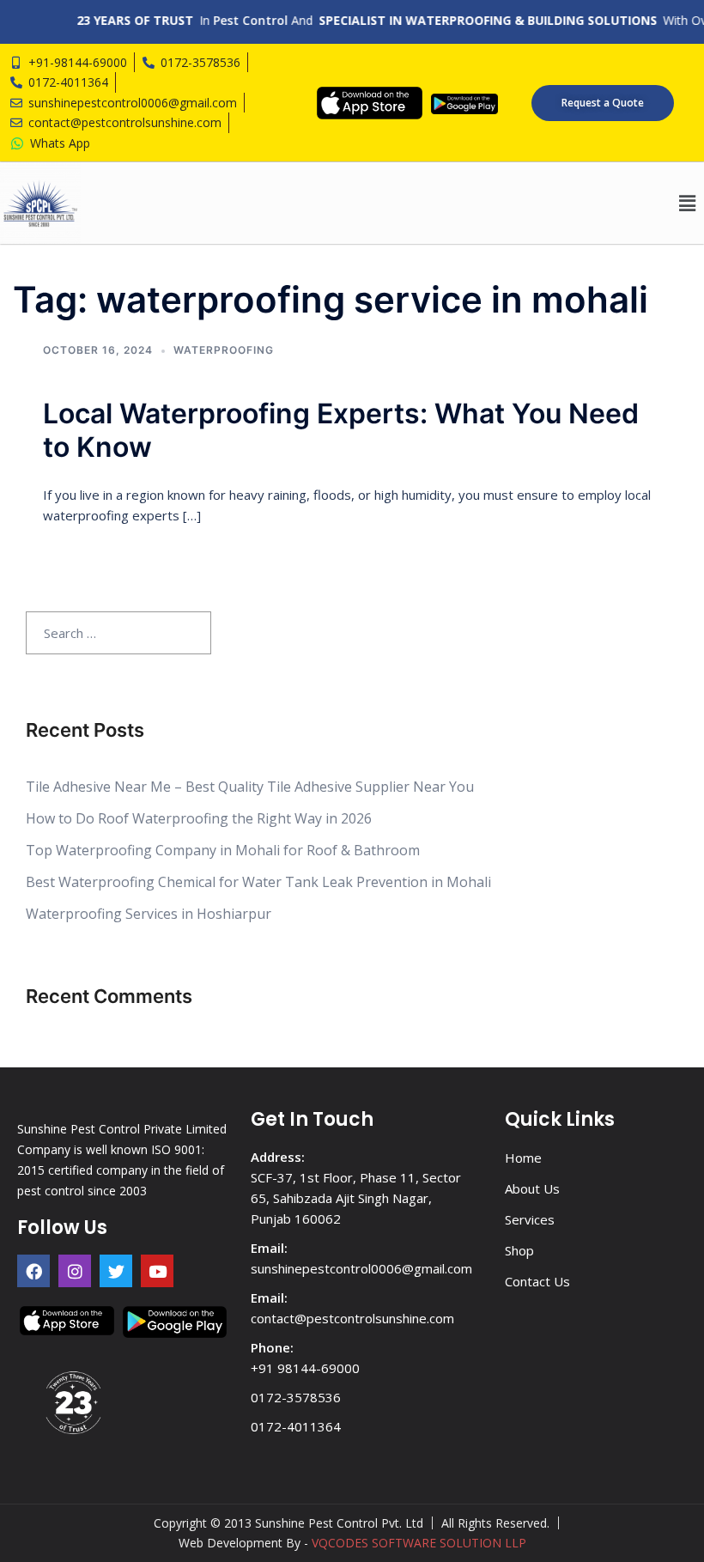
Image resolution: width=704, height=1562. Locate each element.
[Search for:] (118, 632)
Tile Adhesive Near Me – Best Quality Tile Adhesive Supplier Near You (250, 786)
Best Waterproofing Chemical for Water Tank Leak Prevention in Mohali (258, 881)
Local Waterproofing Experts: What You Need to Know (341, 430)
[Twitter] (116, 1271)
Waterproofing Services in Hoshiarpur (148, 913)
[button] (686, 203)
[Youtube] (157, 1271)
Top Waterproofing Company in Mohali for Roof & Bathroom (223, 850)
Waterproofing (223, 349)
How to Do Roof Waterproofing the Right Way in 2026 (199, 818)
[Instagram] (74, 1271)
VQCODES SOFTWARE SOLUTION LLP (419, 1543)
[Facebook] (33, 1271)
